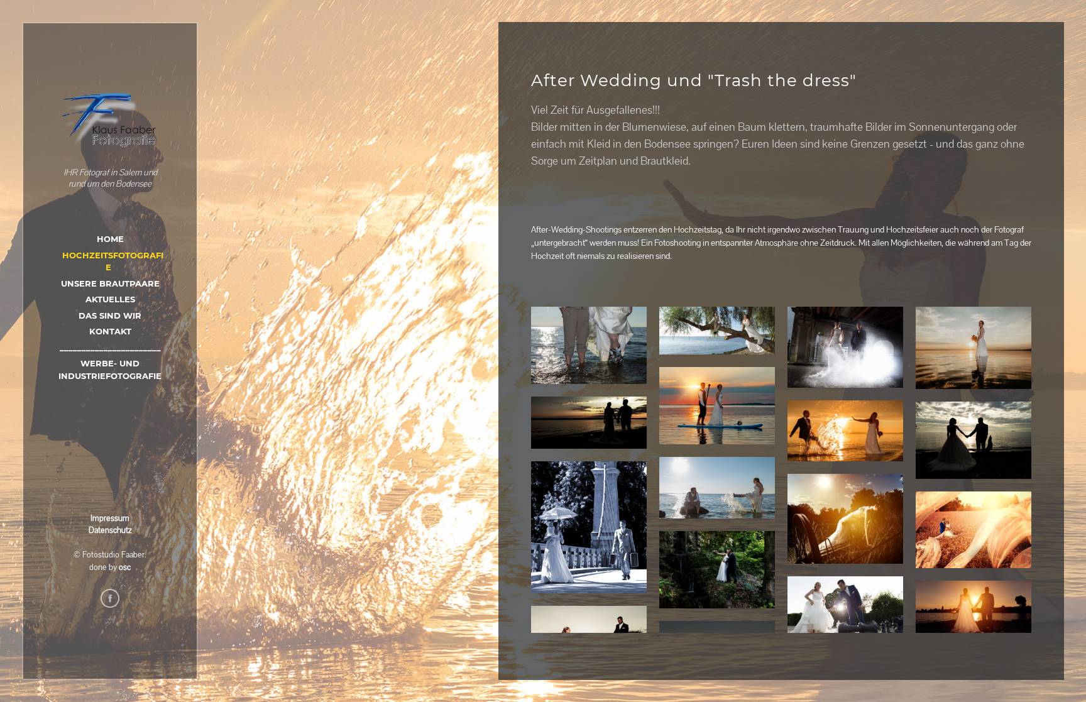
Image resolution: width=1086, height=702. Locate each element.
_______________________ (110, 348)
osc (125, 567)
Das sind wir (110, 315)
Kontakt (110, 331)
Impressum (109, 518)
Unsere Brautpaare (110, 283)
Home (110, 239)
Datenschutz (110, 530)
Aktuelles (110, 299)
